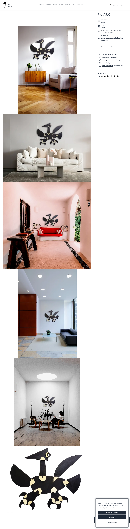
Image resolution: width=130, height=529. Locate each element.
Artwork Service (112, 65)
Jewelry (55, 5)
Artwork (41, 5)
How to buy (79, 5)
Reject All (112, 517)
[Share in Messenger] (117, 76)
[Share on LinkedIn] (108, 76)
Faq (73, 5)
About (61, 5)
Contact (67, 5)
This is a (109, 54)
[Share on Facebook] (114, 76)
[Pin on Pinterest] (111, 76)
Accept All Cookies (112, 512)
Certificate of (109, 57)
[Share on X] (105, 76)
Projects (48, 5)
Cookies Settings (112, 522)
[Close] (126, 501)
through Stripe (111, 60)
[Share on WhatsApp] (101, 76)
